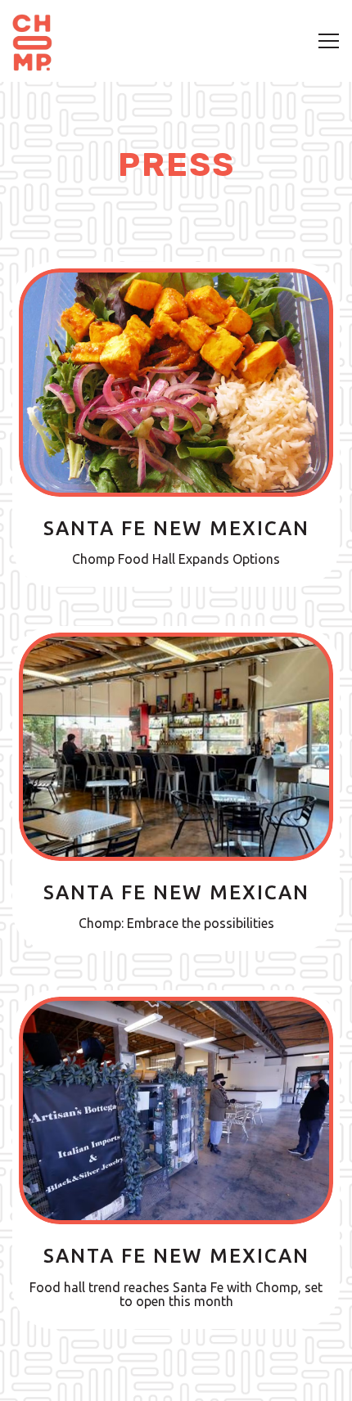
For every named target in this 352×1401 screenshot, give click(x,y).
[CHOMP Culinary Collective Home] (32, 41)
